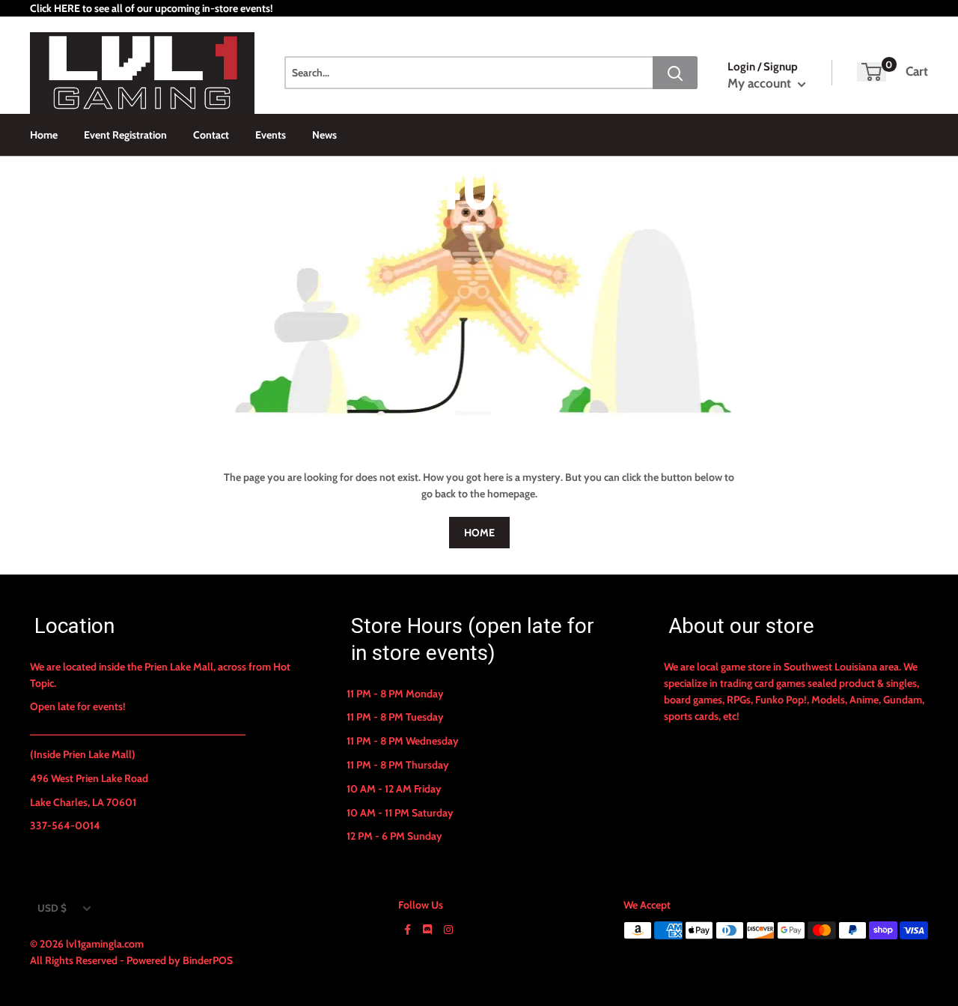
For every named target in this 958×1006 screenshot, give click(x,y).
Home (44, 135)
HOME (479, 532)
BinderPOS (208, 960)
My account (760, 83)
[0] (871, 72)
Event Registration (125, 135)
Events (270, 135)
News (324, 135)
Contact (211, 135)
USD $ (52, 908)
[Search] (675, 72)
